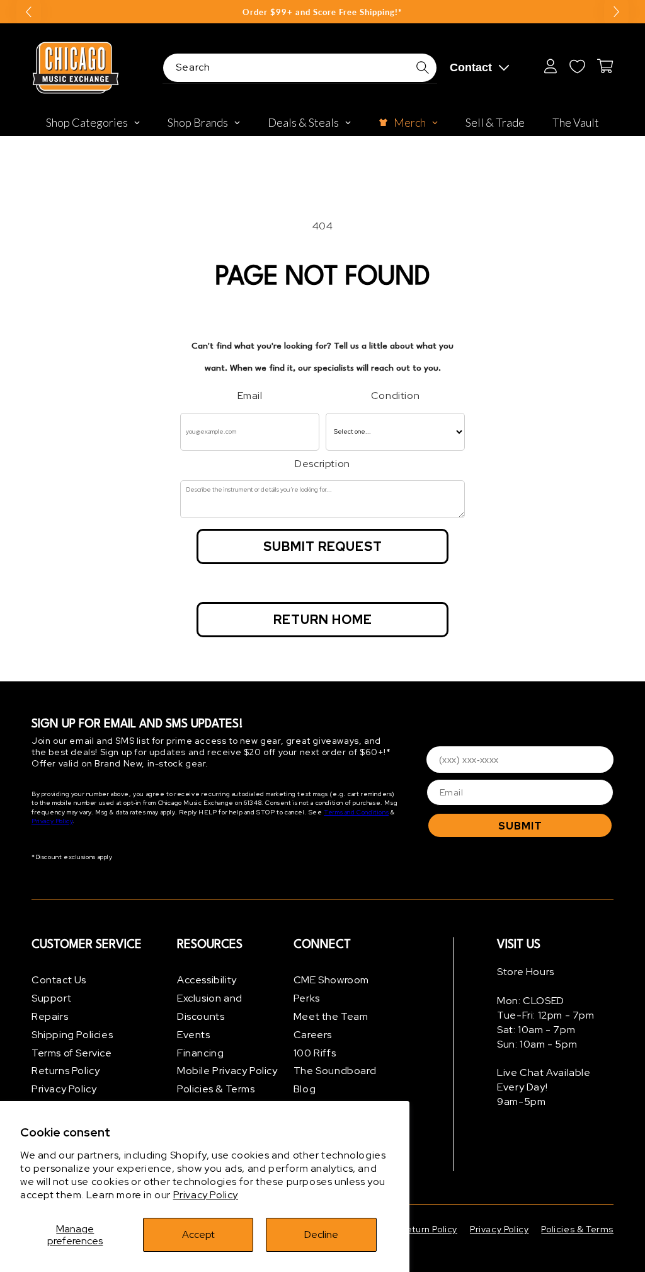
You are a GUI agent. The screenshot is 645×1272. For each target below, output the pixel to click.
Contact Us (58, 979)
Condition (395, 395)
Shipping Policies (72, 1034)
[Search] (423, 67)
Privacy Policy (205, 1194)
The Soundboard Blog (335, 1080)
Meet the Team (331, 1016)
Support (51, 998)
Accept (198, 1234)
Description (322, 463)
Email (250, 395)
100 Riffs (315, 1053)
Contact (471, 67)
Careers (313, 1034)
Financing (200, 1053)
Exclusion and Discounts (210, 1007)
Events (193, 1034)
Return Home (322, 619)
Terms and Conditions (356, 812)
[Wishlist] (577, 66)
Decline (321, 1234)
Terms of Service (71, 1053)
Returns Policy (65, 1070)
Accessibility (207, 979)
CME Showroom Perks (331, 989)
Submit (520, 826)
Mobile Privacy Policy (227, 1070)
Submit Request (322, 546)
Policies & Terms (216, 1089)
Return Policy (429, 1229)
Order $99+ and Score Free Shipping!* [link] (322, 12)
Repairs (49, 1016)
